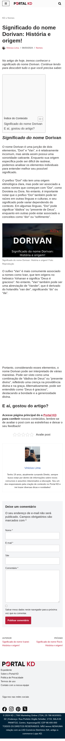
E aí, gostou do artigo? (19, 128)
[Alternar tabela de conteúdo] (39, 119)
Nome (9, 530)
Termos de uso (8, 681)
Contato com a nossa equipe (15, 685)
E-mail (9, 543)
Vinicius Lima (12, 48)
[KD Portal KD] (23, 3)
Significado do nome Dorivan (23, 123)
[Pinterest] (18, 710)
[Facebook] (4, 710)
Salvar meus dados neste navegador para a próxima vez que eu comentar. (31, 611)
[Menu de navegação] (5, 3)
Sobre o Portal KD (10, 673)
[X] (25, 710)
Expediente (6, 670)
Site (7, 555)
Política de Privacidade (12, 677)
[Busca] (59, 3)
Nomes (11, 18)
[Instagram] (11, 710)
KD (3, 18)
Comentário (11, 568)
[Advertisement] (23, 96)
